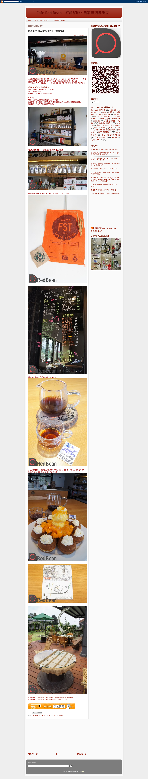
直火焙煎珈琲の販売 (42, 21)
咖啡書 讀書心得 (104, 114)
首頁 (29, 21)
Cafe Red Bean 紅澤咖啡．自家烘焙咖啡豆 (69, 12)
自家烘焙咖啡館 (51, 715)
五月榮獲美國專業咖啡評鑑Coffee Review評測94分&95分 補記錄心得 (105, 153)
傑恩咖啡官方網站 (34, 87)
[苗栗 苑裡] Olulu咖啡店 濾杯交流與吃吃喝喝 (52, 699)
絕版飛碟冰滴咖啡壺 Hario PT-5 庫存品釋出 (105, 169)
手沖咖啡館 (36, 715)
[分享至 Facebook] (39, 713)
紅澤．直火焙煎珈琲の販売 (80, 35)
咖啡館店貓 (116, 118)
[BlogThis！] (35, 713)
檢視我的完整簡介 (96, 231)
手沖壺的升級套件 (102, 125)
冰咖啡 (104, 112)
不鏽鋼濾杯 (113, 110)
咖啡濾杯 (117, 114)
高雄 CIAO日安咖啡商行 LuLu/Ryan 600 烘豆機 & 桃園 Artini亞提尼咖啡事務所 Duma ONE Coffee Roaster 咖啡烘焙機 (105, 179)
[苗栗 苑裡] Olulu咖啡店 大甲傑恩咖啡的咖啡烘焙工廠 (55, 697)
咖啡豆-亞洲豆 (98, 116)
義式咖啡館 (60, 715)
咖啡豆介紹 (105, 118)
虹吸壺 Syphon (102, 137)
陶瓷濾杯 (95, 140)
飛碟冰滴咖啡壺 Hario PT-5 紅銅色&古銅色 (104, 149)
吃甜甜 (43, 715)
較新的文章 (33, 754)
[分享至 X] (37, 713)
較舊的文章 (82, 754)
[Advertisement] (57, 736)
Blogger (82, 771)
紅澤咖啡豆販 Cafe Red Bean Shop (104, 228)
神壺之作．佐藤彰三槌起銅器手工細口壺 (103, 190)
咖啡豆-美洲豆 (108, 116)
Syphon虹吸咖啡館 (98, 110)
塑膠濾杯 (97, 121)
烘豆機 (103, 128)
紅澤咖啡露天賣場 (59, 21)
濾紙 (95, 128)
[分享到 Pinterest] (41, 713)
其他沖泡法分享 (95, 112)
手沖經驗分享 (114, 125)
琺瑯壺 (111, 128)
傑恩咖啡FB (45, 87)
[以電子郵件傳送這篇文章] (33, 713)
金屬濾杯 (115, 137)
